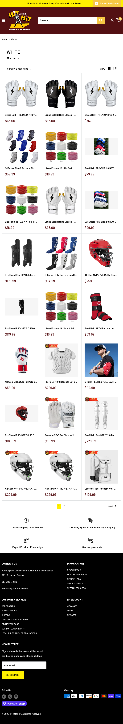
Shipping (6, 615)
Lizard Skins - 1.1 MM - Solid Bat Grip (61, 168)
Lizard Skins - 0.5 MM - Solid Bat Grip (21, 221)
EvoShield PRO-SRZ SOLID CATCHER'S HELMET (21, 435)
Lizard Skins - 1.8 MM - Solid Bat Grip (61, 328)
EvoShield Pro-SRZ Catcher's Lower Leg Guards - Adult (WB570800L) (21, 274)
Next (110, 506)
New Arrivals (74, 570)
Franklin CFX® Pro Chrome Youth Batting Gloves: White (61, 435)
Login (70, 610)
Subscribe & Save (109, 3)
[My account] (112, 20)
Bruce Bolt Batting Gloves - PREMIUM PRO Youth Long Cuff (61, 114)
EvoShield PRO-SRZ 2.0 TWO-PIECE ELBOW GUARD (21, 328)
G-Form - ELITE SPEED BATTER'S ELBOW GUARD (101, 381)
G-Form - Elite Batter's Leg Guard (61, 274)
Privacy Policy (9, 610)
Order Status (9, 606)
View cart (72, 606)
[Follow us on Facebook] (4, 696)
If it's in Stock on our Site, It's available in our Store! (54, 3)
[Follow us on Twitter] (10, 696)
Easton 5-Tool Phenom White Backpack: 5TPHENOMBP (101, 488)
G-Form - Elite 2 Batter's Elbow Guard (21, 168)
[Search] (101, 20)
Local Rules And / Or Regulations (19, 633)
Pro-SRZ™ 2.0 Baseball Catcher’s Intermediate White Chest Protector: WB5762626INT (61, 381)
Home (5, 39)
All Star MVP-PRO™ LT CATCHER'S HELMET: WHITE (21, 488)
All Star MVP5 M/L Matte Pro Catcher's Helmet (101, 274)
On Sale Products (76, 583)
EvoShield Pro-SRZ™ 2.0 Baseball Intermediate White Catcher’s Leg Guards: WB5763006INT (101, 435)
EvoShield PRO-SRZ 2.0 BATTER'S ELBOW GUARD (101, 168)
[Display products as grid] (109, 68)
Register (71, 615)
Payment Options (10, 624)
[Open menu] (3, 20)
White (14, 39)
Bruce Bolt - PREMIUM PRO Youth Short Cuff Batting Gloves (21, 114)
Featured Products (77, 574)
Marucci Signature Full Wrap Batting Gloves (21, 381)
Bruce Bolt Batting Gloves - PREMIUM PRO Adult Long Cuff (61, 221)
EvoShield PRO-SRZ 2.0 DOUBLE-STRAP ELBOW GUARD (101, 221)
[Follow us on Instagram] (16, 696)
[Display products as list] (115, 68)
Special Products (76, 588)
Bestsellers (74, 579)
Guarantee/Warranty (13, 628)
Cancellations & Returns (15, 619)
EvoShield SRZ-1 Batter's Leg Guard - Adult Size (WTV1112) (101, 328)
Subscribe (12, 674)
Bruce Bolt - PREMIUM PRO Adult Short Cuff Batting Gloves (101, 114)
